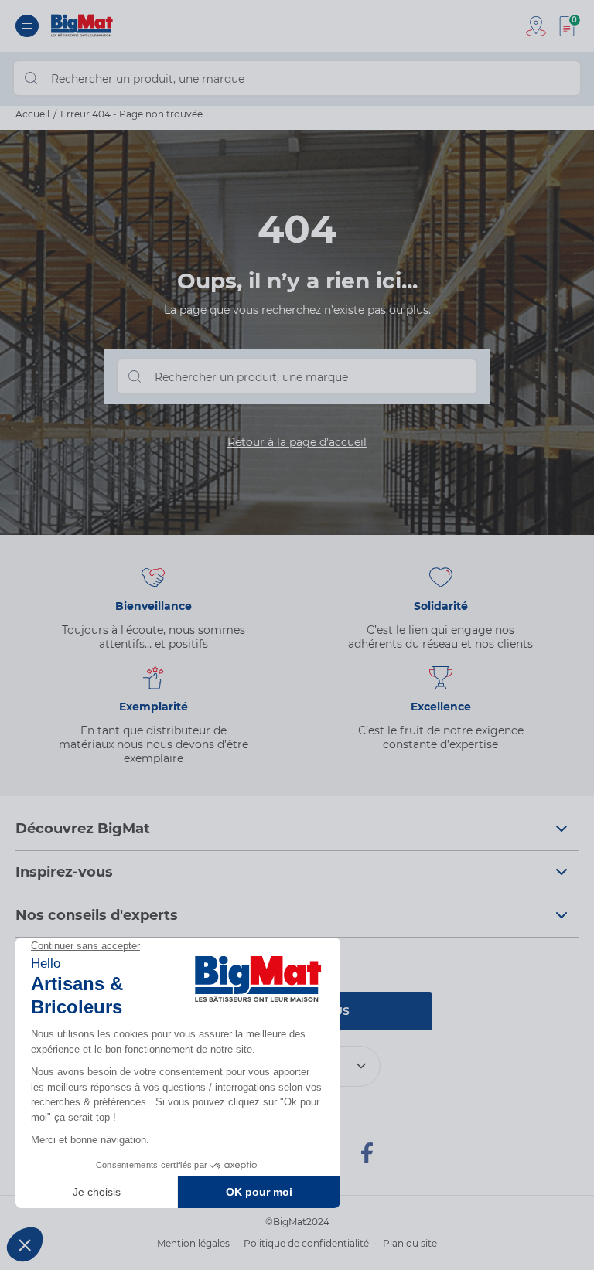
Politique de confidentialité (306, 1243)
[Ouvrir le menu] (27, 26)
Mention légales (193, 1243)
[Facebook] (366, 1160)
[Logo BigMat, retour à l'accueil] (82, 26)
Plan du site (410, 1243)
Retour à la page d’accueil (297, 442)
